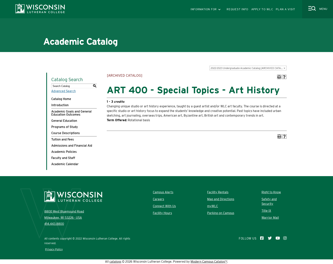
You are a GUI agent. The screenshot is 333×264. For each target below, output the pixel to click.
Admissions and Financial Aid (71, 145)
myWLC (212, 206)
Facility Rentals (217, 192)
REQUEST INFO (237, 9)
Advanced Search (63, 91)
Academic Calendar (65, 164)
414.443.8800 (54, 224)
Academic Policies (64, 152)
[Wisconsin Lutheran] (40, 12)
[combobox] (248, 68)
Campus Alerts (163, 192)
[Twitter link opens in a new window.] (270, 238)
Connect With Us (164, 206)
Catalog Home (61, 99)
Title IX (266, 211)
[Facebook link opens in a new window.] (262, 238)
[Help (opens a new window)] (284, 77)
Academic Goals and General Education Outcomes (71, 113)
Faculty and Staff (63, 158)
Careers (158, 199)
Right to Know (271, 192)
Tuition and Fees (62, 139)
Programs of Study (64, 127)
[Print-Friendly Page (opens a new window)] (279, 77)
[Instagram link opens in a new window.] (285, 238)
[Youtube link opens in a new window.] (277, 238)
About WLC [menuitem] (80, 57)
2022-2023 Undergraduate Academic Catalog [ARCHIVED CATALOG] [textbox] (248, 68)
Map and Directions (220, 199)
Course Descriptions (65, 133)
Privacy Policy (54, 249)
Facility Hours (162, 213)
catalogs (115, 261)
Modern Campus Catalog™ (209, 261)
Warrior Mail (270, 217)
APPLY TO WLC (262, 9)
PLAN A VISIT (285, 9)
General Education (64, 121)
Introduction (60, 105)
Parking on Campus (220, 213)
